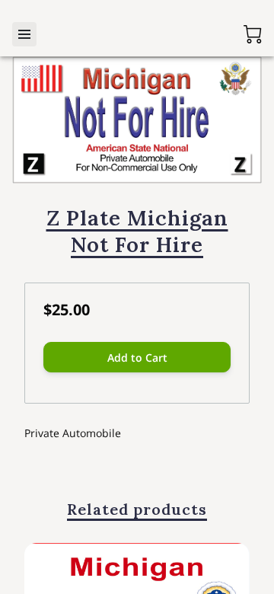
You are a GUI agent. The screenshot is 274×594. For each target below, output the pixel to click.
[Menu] (24, 34)
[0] (253, 34)
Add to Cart (137, 357)
